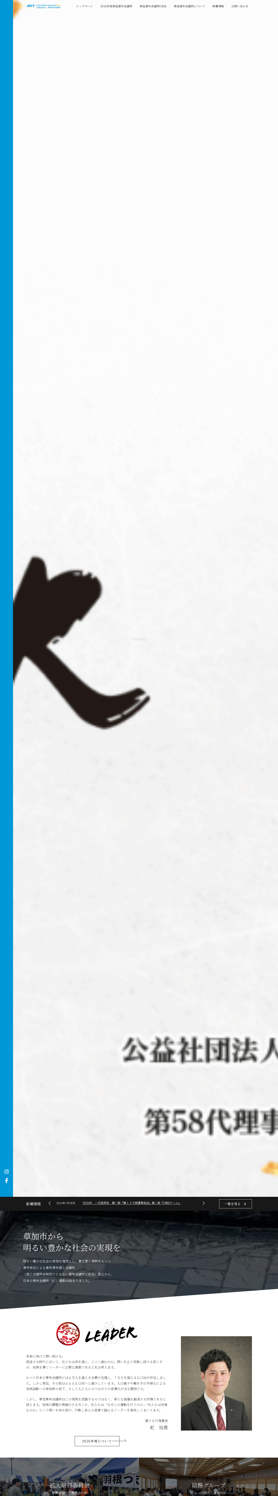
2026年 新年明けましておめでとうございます (112, 1203)
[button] (204, 1203)
